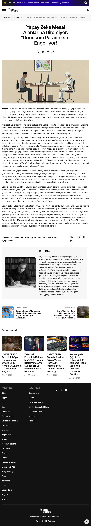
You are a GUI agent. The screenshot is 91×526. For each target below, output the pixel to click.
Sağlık (4, 458)
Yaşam (5, 494)
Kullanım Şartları (35, 412)
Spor (4, 476)
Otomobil (6, 448)
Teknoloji (19, 17)
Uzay (4, 485)
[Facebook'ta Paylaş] (43, 52)
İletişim (31, 416)
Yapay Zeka (7, 490)
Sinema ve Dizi (8, 467)
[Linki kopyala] (53, 52)
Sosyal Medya (8, 471)
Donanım (6, 412)
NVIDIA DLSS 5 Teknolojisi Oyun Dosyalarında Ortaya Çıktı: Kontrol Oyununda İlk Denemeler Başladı (11, 363)
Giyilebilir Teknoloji (10, 421)
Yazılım (5, 499)
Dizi (3, 407)
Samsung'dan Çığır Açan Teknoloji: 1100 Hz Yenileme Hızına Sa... (44, 3)
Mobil (4, 439)
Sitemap (32, 421)
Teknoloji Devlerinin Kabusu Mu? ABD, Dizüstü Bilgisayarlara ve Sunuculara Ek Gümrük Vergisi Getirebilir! (33, 363)
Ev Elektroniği (8, 416)
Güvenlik (5, 425)
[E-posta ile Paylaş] (48, 52)
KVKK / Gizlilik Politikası (38, 407)
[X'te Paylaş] (38, 52)
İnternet (5, 430)
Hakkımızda (33, 393)
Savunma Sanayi (9, 462)
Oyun (4, 453)
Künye (31, 398)
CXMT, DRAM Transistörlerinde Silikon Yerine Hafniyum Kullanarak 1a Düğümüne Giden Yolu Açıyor (56, 363)
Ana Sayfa (8, 17)
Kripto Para (6, 435)
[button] (85, 2)
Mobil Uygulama (9, 444)
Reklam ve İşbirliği (36, 402)
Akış (4, 393)
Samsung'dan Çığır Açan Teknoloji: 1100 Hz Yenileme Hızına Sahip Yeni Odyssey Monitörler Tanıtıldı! (78, 364)
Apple (4, 398)
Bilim (4, 402)
